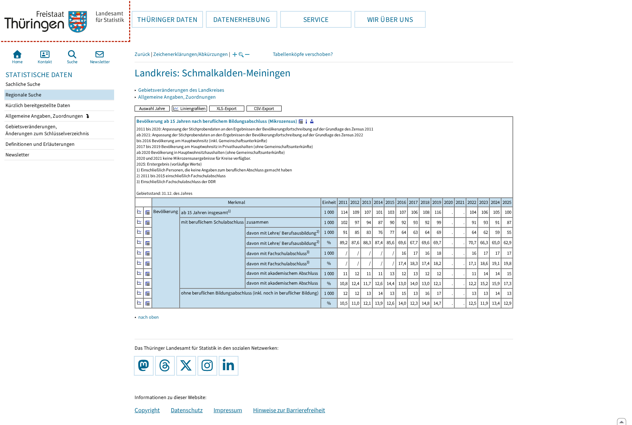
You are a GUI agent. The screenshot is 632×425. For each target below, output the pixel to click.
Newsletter (16, 154)
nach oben (148, 317)
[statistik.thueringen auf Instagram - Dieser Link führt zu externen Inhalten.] (208, 366)
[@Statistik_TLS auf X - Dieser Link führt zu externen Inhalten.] (187, 366)
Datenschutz (187, 410)
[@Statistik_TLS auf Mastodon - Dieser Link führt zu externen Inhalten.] (145, 366)
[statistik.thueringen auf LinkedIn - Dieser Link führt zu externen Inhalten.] (230, 366)
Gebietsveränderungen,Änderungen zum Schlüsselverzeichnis (46, 130)
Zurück (142, 54)
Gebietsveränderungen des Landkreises (181, 90)
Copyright (147, 410)
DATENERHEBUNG (238, 19)
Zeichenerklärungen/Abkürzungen (190, 54)
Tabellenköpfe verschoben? (303, 54)
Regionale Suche (22, 94)
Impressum (228, 410)
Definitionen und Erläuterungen (39, 144)
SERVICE (304, 19)
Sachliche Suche (22, 84)
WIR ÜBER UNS (383, 19)
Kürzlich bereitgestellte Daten (37, 105)
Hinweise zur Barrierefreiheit (289, 410)
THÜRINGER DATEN (165, 19)
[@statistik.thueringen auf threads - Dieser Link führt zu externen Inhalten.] (166, 366)
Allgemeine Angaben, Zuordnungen (44, 116)
